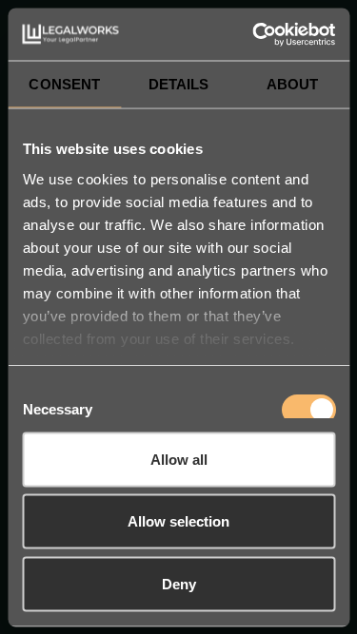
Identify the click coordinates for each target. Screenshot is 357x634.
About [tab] (293, 84)
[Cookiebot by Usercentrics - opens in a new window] (254, 34)
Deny (179, 583)
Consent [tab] (64, 84)
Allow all (179, 459)
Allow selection (178, 521)
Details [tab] (179, 84)
